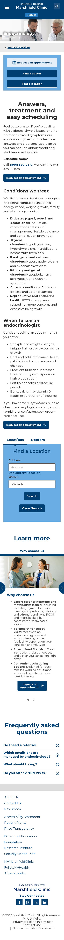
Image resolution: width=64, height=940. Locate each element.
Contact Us (12, 803)
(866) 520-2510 (21, 164)
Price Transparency (19, 828)
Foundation (13, 842)
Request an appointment (34, 62)
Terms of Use (32, 925)
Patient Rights (15, 823)
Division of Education (20, 836)
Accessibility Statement (22, 817)
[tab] (15, 441)
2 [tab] (34, 700)
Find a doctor (32, 73)
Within (13, 477)
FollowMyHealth (16, 867)
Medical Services (19, 47)
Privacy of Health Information (33, 921)
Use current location (24, 473)
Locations (15, 440)
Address (15, 460)
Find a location (32, 83)
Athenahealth (14, 873)
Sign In (31, 15)
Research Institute (18, 848)
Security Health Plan (19, 854)
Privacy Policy (32, 918)
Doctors (38, 440)
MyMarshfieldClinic (19, 862)
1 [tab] (28, 700)
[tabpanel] (32, 624)
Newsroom (12, 809)
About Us (11, 797)
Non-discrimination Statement (33, 928)
